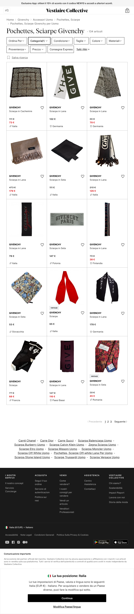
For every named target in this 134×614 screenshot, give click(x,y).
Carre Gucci (66, 441)
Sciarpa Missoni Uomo (62, 449)
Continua (67, 598)
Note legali (26, 534)
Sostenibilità (115, 488)
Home (10, 20)
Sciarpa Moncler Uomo (96, 449)
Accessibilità (11, 534)
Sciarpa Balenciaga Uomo (95, 441)
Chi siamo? (115, 483)
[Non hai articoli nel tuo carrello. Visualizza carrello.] (127, 10)
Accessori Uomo (43, 20)
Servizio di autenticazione (43, 490)
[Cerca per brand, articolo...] (6, 10)
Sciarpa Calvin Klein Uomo (66, 445)
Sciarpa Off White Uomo (34, 453)
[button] (127, 10)
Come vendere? (64, 482)
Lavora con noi (117, 497)
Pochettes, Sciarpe (68, 20)
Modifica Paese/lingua (67, 607)
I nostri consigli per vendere (65, 492)
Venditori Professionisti (66, 510)
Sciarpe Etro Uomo (31, 449)
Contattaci (90, 489)
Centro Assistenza (90, 482)
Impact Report (116, 492)
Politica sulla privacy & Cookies (72, 534)
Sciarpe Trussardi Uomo (69, 457)
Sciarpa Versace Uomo (104, 457)
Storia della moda (118, 502)
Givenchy (23, 20)
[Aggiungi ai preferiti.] (42, 108)
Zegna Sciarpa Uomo (102, 445)
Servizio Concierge (10, 489)
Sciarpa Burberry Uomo (29, 445)
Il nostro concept (14, 483)
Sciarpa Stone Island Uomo (32, 457)
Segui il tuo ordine (41, 482)
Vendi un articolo (64, 502)
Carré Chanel (27, 441)
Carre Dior (47, 441)
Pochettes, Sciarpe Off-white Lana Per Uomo (83, 453)
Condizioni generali (44, 534)
